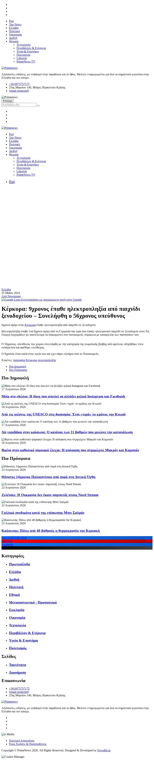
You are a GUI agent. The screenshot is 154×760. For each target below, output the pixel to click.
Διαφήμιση (17, 672)
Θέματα (13, 41)
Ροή (11, 21)
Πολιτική (14, 31)
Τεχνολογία (23, 44)
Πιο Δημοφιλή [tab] (17, 366)
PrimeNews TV (26, 61)
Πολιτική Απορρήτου (21, 740)
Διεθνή (13, 38)
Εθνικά (14, 595)
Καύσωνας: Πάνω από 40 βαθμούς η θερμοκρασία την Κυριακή (51, 531)
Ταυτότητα (17, 665)
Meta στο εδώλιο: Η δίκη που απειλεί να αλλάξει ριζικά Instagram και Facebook (63, 396)
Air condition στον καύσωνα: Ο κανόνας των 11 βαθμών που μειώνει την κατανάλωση (67, 432)
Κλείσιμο (7, 100)
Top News (15, 24)
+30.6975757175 (19, 84)
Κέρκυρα (30, 325)
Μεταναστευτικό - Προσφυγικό (33, 602)
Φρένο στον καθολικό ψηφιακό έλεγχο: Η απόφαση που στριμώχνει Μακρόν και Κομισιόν (70, 450)
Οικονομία (15, 34)
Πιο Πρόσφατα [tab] (18, 369)
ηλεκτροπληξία (47, 360)
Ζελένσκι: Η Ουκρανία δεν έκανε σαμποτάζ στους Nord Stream (50, 495)
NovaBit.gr (104, 750)
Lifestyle (22, 58)
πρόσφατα (19, 360)
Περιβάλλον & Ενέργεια (31, 48)
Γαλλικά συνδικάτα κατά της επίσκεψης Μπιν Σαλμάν (43, 513)
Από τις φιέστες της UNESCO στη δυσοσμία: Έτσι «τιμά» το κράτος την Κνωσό (64, 414)
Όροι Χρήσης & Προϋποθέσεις (28, 744)
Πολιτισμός (23, 54)
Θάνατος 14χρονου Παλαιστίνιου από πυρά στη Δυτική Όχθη (48, 477)
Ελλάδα (13, 27)
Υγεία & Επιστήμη (28, 51)
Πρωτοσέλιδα (19, 564)
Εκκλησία (16, 610)
